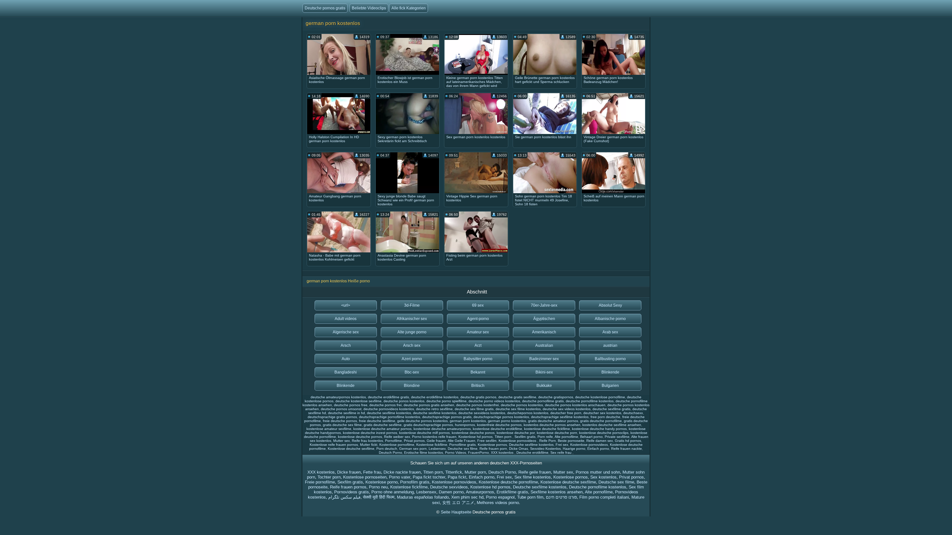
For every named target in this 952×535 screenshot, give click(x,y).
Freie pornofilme (320, 482)
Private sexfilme (617, 437)
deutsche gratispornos (555, 397)
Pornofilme (393, 441)
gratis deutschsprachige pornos (428, 425)
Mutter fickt (368, 445)
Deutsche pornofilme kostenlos (597, 487)
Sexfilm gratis (525, 437)
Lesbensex (437, 449)
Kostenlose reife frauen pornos (334, 445)
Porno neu (378, 487)
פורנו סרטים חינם (561, 497)
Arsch (346, 345)
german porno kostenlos (507, 421)
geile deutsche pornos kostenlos (422, 421)
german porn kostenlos (468, 421)
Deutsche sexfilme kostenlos (531, 445)
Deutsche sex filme (462, 449)
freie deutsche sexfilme (377, 421)
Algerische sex (346, 332)
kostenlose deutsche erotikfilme (497, 429)
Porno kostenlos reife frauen (434, 437)
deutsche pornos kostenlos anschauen (575, 405)
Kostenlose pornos (492, 445)
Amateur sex (478, 332)
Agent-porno (478, 319)
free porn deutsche (605, 417)
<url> (345, 305)
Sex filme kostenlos (532, 477)
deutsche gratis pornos (478, 397)
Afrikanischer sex (412, 319)
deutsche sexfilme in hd (346, 413)
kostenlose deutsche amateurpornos (442, 429)
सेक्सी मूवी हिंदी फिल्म (378, 497)
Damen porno (451, 492)
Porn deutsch (386, 449)
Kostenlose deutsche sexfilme (351, 449)
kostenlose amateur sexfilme (328, 429)
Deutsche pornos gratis (325, 8)
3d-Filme (412, 305)
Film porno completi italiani (604, 497)
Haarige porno (574, 449)
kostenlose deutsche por (516, 433)
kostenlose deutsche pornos (360, 437)
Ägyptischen (544, 319)
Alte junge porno (411, 332)
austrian (610, 345)
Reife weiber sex (397, 437)
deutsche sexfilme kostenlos (389, 413)
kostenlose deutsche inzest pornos (370, 433)
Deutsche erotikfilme (532, 453)
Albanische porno (610, 319)
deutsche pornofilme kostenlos (590, 401)
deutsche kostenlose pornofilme (600, 397)
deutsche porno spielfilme (446, 401)
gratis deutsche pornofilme (601, 421)
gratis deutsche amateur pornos (553, 421)
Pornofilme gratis (462, 445)
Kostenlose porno (381, 482)
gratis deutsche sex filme (342, 425)
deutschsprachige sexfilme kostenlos (560, 417)
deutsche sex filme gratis (474, 409)
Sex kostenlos (603, 477)
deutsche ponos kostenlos (404, 401)
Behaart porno (591, 437)
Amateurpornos (480, 492)
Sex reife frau (561, 453)
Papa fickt (457, 477)
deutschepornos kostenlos (527, 413)
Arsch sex (411, 345)
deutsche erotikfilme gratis (388, 397)
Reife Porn (547, 441)
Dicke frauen (349, 472)
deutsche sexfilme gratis (611, 409)
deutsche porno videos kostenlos (494, 401)
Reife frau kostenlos (367, 441)
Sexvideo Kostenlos (545, 449)
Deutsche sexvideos (449, 487)
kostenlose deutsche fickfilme (547, 429)
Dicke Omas (518, 449)
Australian (544, 345)
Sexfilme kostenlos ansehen (557, 492)
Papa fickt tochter (429, 477)
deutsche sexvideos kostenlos (481, 413)
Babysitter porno (478, 359)
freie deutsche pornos (340, 421)
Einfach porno (598, 449)
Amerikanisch (544, 332)
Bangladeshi (345, 372)
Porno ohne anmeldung (392, 492)
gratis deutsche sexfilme (383, 425)
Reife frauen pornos (348, 487)
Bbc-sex (412, 372)
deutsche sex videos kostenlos (567, 409)
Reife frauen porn (493, 449)
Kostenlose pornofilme (396, 445)
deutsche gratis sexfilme (517, 397)
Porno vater (399, 477)
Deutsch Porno (390, 453)
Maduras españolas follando (423, 497)
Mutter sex (341, 441)
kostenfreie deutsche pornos (499, 425)
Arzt (478, 345)
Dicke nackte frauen (402, 472)
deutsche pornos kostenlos (522, 405)
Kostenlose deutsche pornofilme (508, 482)
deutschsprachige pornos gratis (447, 417)
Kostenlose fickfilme (431, 445)
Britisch (477, 385)
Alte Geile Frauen (461, 441)
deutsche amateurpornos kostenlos (338, 397)
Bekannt (478, 372)
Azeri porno (412, 359)
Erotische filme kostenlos (423, 453)
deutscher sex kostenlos (602, 413)
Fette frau (372, 472)
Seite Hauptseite (457, 512)
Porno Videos (455, 453)
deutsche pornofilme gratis (543, 401)
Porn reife (545, 437)
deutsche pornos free (350, 405)
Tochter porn (329, 477)
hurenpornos (465, 425)
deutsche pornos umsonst (341, 409)
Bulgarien (610, 385)
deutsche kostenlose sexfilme (358, 401)
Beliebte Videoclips (369, 8)
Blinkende (610, 372)
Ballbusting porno (610, 359)
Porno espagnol (500, 497)
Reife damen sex (599, 441)
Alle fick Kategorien (408, 8)
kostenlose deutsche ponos (473, 433)
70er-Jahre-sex (544, 305)
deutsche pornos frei (385, 405)
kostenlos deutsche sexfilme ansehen (611, 425)
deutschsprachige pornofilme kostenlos (389, 417)
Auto (346, 359)
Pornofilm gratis (414, 482)
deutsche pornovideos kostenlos (388, 409)
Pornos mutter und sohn (598, 472)
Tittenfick (453, 472)
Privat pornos (414, 441)
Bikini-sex (544, 372)
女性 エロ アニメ (458, 502)
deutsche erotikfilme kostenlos (434, 397)
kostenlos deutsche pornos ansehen (552, 425)
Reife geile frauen (534, 472)
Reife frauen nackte (626, 449)
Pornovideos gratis (351, 492)
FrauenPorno (478, 453)
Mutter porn (475, 472)
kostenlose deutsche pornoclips (603, 433)
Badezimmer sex (544, 359)
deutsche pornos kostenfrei (477, 405)
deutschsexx (633, 413)
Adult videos (346, 319)
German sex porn (413, 449)
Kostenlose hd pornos (475, 437)
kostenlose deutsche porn (557, 433)
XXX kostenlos (502, 453)
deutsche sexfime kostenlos (434, 413)
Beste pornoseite (571, 441)
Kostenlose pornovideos (518, 441)
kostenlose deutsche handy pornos (599, 429)
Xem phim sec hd (467, 497)
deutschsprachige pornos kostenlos (501, 417)
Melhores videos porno (498, 502)
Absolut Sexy (610, 305)
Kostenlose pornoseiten (365, 477)
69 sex (478, 305)
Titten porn (503, 437)
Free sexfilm (487, 441)
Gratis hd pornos (628, 441)
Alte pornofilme (566, 437)
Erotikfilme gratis (512, 492)
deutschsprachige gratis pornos (332, 417)
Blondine (412, 385)
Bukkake (544, 385)
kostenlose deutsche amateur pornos (382, 429)
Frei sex (562, 445)
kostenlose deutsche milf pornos (424, 433)
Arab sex (610, 332)
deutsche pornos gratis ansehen (429, 405)
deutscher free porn (565, 413)
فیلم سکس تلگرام (344, 497)
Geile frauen (436, 441)
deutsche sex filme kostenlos (518, 409)
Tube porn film (530, 497)
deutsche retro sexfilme (434, 409)
